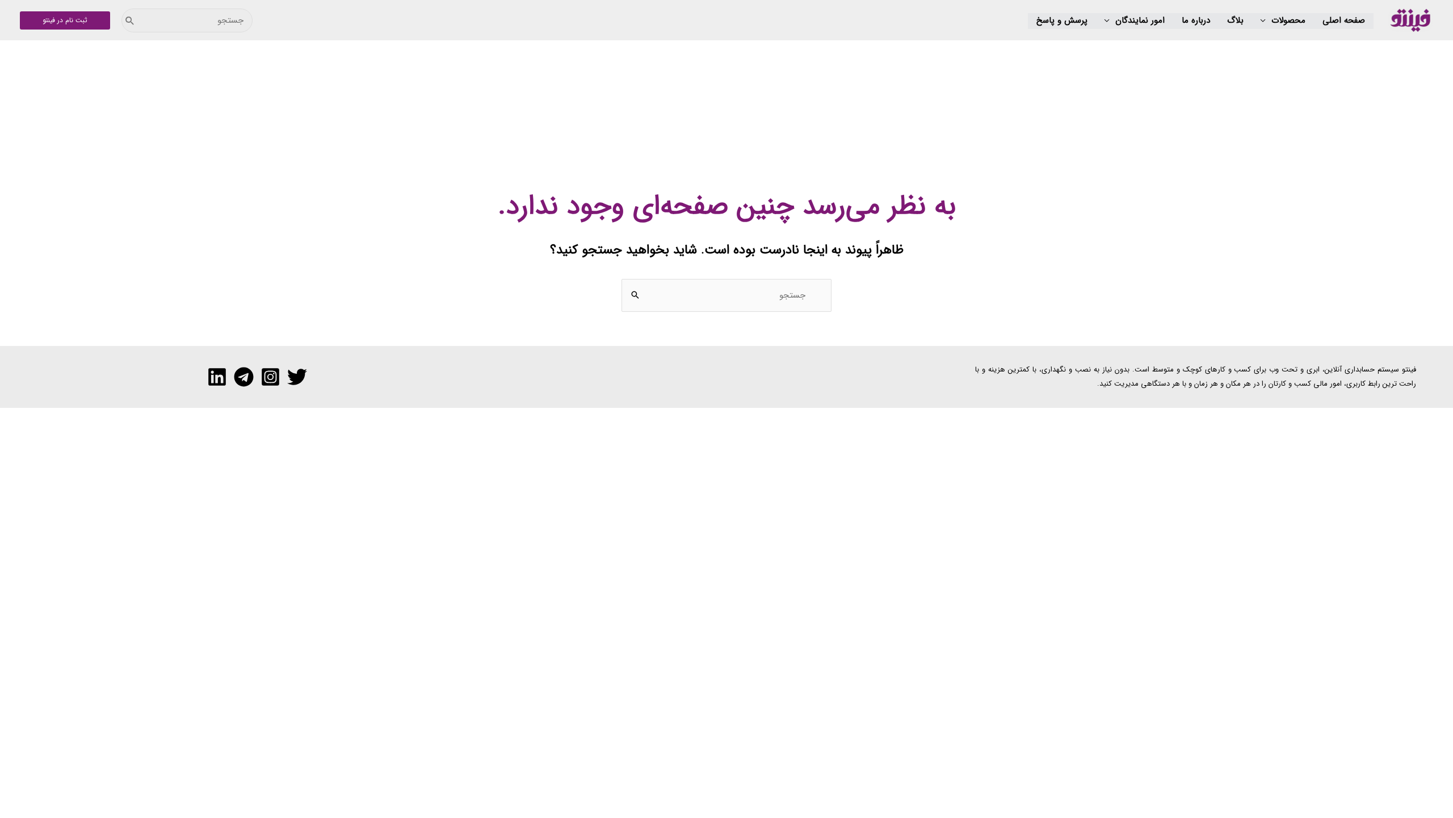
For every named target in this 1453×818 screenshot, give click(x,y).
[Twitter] (297, 377)
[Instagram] (270, 377)
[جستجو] (130, 20)
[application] (1266, 21)
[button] (1283, 21)
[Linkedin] (217, 377)
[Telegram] (244, 377)
